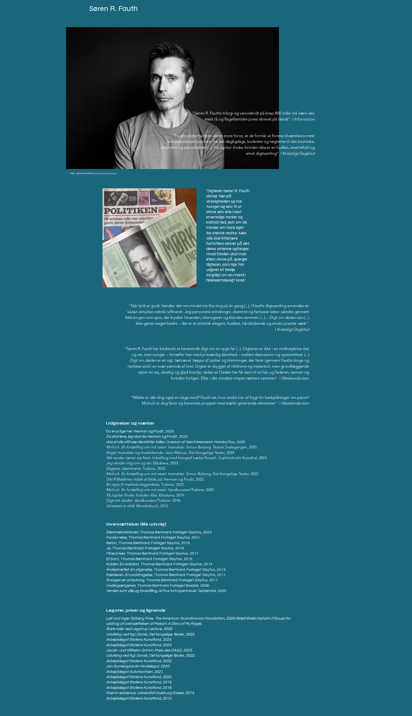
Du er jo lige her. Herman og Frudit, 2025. (140, 431)
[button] (172, 98)
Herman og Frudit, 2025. (147, 436)
